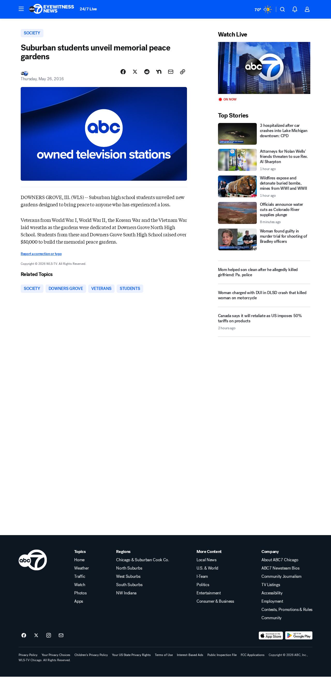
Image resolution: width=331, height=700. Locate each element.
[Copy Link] (182, 71)
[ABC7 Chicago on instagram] (48, 635)
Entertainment (209, 593)
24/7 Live (88, 9)
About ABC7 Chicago (279, 560)
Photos (80, 593)
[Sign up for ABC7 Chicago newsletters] (61, 635)
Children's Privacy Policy (91, 655)
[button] (21, 9)
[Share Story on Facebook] (123, 71)
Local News (206, 560)
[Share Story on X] (135, 71)
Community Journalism (281, 576)
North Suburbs (129, 568)
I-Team (202, 576)
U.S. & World (207, 568)
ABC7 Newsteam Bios (280, 568)
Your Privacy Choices (56, 655)
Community (271, 618)
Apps (78, 601)
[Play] (264, 68)
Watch (79, 585)
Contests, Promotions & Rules (286, 610)
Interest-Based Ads (190, 655)
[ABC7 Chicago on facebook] (24, 635)
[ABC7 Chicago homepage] (51, 9)
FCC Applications (253, 655)
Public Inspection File (222, 655)
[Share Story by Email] (170, 71)
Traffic (79, 576)
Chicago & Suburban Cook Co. (142, 560)
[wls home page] (33, 560)
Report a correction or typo (41, 253)
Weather (81, 568)
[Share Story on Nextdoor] (158, 71)
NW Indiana (126, 593)
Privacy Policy (28, 655)
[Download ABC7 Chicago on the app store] (271, 635)
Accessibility (272, 593)
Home (79, 560)
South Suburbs (129, 585)
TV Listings (270, 585)
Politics (203, 585)
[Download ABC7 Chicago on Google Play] (298, 635)
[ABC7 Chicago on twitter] (36, 635)
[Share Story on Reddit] (146, 71)
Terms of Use (164, 655)
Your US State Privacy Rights (131, 655)
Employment (272, 601)
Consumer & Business (215, 601)
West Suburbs (128, 576)
